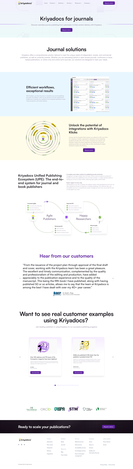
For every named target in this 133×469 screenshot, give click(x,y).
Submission (50, 441)
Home (90, 441)
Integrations (50, 453)
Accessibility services (80, 447)
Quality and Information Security (94, 452)
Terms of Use (111, 464)
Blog (62, 452)
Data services (78, 444)
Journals (63, 444)
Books (62, 441)
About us (91, 444)
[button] (20, 278)
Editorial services (79, 441)
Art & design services (80, 450)
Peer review (50, 444)
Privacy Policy (103, 464)
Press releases (106, 441)
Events (104, 444)
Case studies (64, 455)
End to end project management (79, 455)
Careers (91, 447)
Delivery (49, 450)
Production (49, 447)
